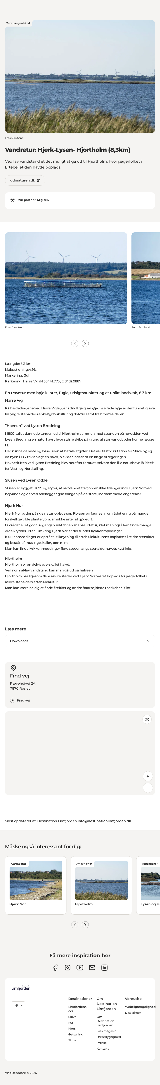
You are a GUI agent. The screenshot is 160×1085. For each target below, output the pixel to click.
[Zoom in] (148, 776)
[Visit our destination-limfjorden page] (104, 967)
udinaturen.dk (22, 180)
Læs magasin (106, 1031)
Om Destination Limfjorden (105, 1021)
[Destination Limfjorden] (21, 987)
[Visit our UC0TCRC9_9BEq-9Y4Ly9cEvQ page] (80, 967)
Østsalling (75, 1034)
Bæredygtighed (109, 1037)
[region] (80, 753)
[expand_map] (147, 719)
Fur (70, 1023)
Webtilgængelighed (140, 1007)
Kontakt (103, 1048)
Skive (72, 1017)
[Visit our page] (55, 967)
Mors (72, 1028)
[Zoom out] (148, 788)
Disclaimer (133, 1013)
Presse (102, 1043)
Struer (73, 1040)
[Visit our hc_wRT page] (92, 967)
